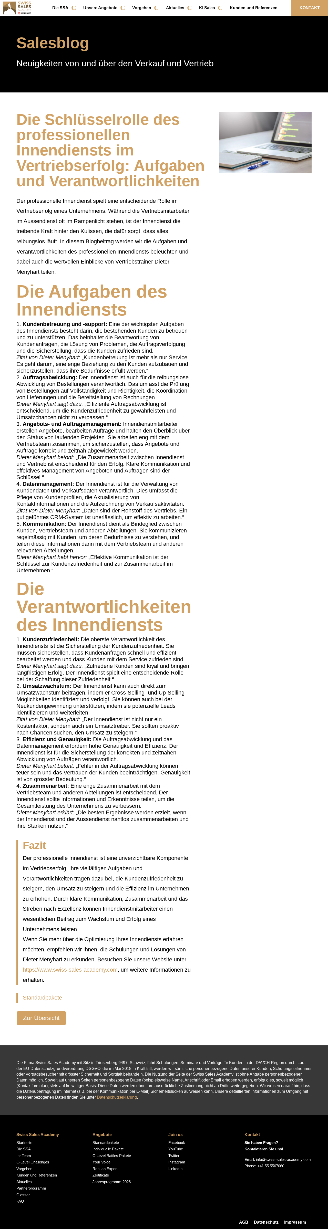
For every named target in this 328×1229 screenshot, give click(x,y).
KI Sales (207, 8)
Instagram (176, 1162)
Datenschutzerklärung (117, 1097)
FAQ (20, 1201)
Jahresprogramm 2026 (112, 1182)
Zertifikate (101, 1175)
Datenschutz (266, 1222)
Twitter (173, 1155)
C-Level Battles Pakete (112, 1155)
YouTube (175, 1149)
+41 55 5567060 (270, 1166)
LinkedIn (175, 1169)
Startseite (24, 1142)
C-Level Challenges (32, 1162)
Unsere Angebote (100, 8)
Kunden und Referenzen (254, 8)
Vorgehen (141, 8)
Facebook (176, 1142)
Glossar (23, 1195)
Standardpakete (42, 997)
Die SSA (60, 8)
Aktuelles (175, 8)
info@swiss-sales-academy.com (283, 1159)
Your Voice (101, 1162)
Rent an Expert (105, 1169)
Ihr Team (23, 1155)
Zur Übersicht (41, 1017)
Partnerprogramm (31, 1188)
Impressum (295, 1222)
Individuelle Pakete (108, 1149)
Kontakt (310, 8)
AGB (243, 1222)
